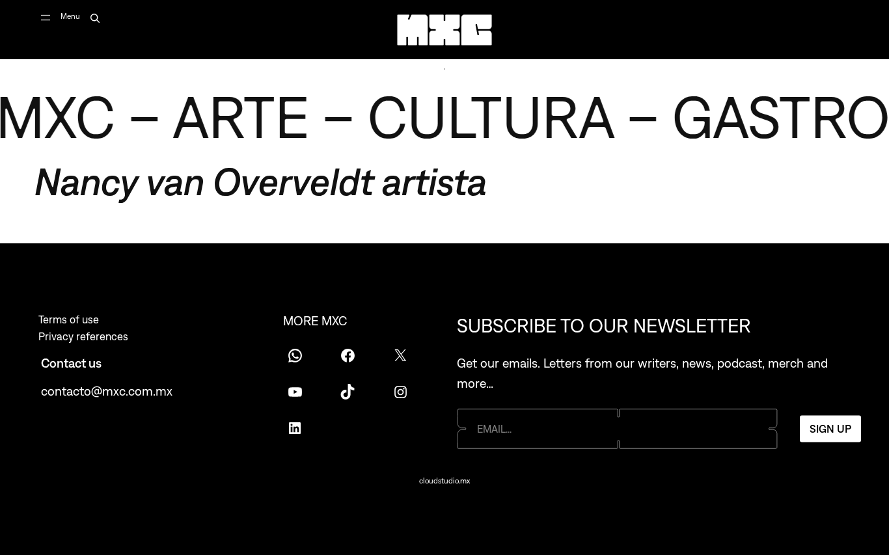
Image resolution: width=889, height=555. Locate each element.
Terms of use (68, 319)
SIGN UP (830, 428)
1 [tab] (444, 68)
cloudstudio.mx (444, 480)
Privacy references (83, 336)
